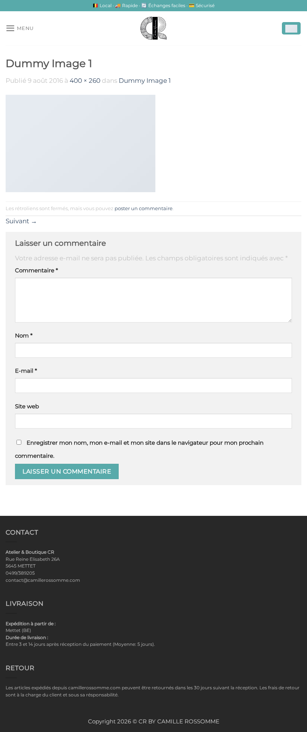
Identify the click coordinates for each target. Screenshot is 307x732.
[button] (20, 28)
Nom (24, 335)
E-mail (26, 370)
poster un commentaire (144, 208)
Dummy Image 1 (145, 80)
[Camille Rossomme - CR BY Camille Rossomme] (153, 28)
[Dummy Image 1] (80, 143)
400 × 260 (85, 80)
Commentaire (36, 270)
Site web (27, 406)
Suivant (21, 221)
